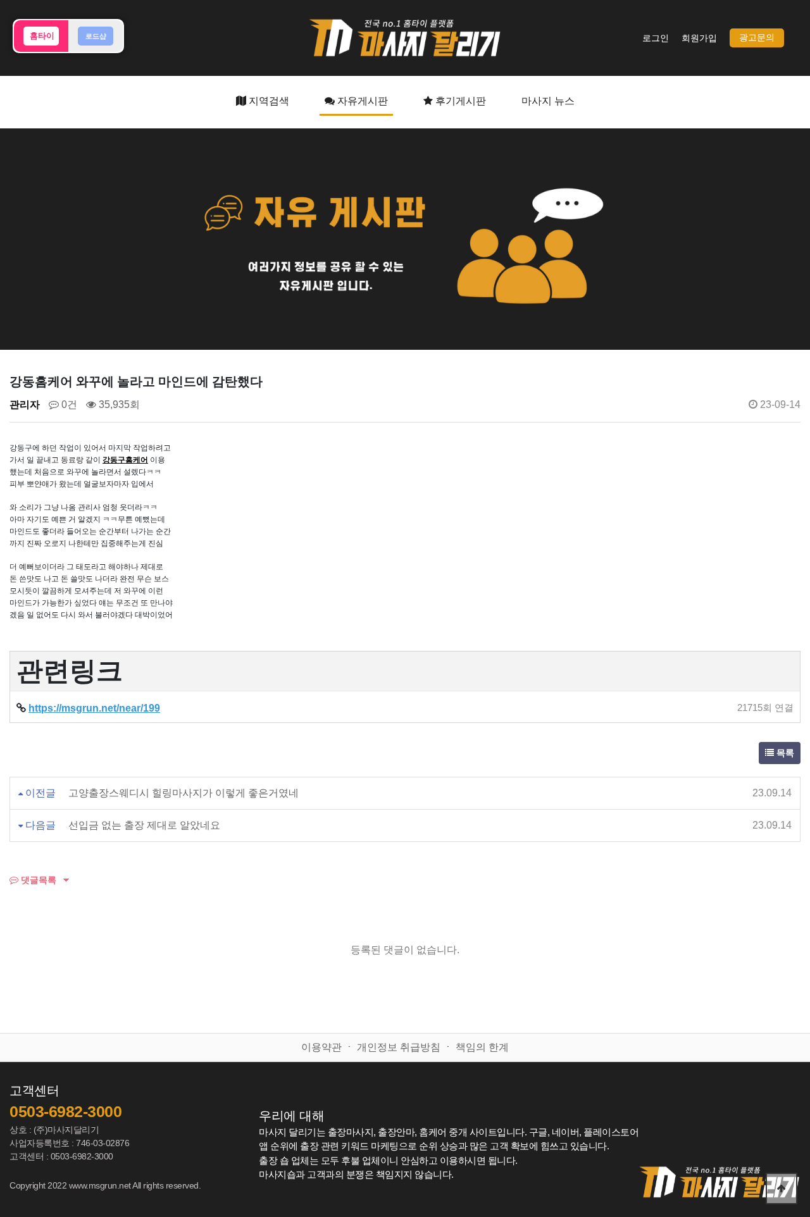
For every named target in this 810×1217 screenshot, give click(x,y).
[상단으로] (781, 1188)
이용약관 (321, 1047)
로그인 (655, 38)
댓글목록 (37, 880)
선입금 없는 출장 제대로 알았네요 (144, 825)
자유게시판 (361, 101)
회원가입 (699, 38)
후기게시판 (459, 101)
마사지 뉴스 (548, 101)
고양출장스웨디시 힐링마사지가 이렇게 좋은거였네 (183, 793)
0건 (68, 404)
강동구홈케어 (125, 459)
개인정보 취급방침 (398, 1047)
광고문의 (757, 37)
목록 (784, 753)
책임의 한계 (482, 1047)
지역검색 (267, 101)
